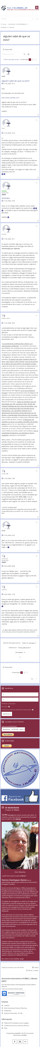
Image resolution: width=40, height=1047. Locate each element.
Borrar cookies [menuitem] (33, 970)
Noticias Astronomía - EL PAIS (13, 1013)
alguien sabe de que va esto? (16, 80)
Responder (8, 49)
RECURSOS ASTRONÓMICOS (18, 24)
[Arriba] (37, 114)
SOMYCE (6, 1005)
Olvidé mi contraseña (8, 704)
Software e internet (7, 27)
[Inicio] (20, 8)
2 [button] (32, 59)
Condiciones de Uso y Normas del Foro (16, 1025)
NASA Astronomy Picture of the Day (15, 1008)
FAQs (5, 1028)
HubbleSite (7, 1011)
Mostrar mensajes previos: (12, 643)
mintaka (6, 198)
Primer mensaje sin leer (11, 59)
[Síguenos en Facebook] (15, 1042)
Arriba (36, 967)
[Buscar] (33, 19)
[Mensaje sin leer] (3, 84)
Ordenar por (13, 648)
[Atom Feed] (20, 1042)
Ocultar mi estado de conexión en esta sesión (17, 710)
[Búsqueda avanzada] (37, 19)
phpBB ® (17, 1033)
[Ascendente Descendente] (20, 652)
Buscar (24, 54)
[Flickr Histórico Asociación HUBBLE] (25, 1042)
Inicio (4, 24)
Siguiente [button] (35, 59)
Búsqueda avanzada (28, 54)
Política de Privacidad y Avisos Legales (16, 1023)
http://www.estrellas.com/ (10, 98)
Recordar (5, 707)
